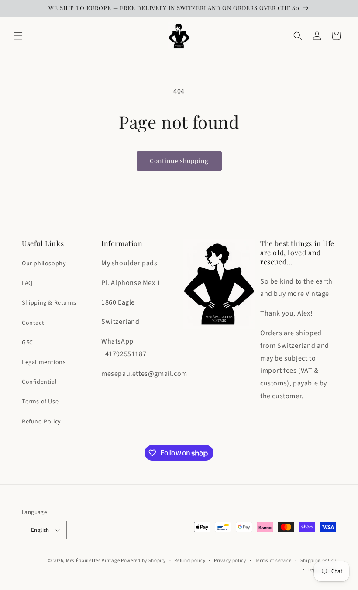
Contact (33, 323)
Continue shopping (179, 161)
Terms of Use (40, 401)
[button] (18, 35)
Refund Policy (41, 421)
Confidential (39, 382)
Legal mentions (43, 362)
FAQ (27, 283)
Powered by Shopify (143, 560)
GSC (27, 342)
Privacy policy (230, 560)
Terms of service (273, 560)
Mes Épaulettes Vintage (93, 560)
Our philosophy (44, 263)
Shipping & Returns (49, 302)
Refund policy (189, 560)
